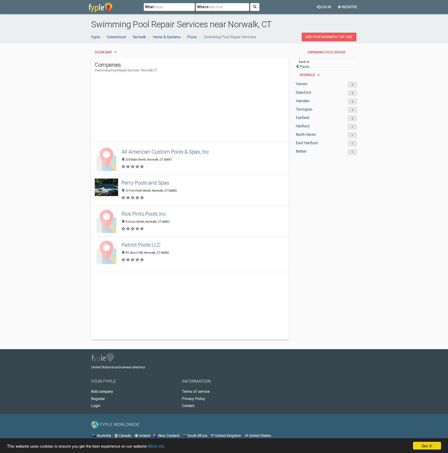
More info (156, 446)
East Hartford (307, 143)
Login (95, 406)
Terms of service (196, 391)
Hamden (302, 101)
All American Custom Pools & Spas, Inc (165, 152)
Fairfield (302, 118)
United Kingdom (227, 435)
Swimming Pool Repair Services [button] (326, 53)
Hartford (302, 126)
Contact (188, 406)
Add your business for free (329, 37)
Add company (102, 391)
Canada (124, 435)
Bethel (301, 151)
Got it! (427, 446)
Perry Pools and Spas (145, 183)
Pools (304, 66)
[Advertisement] (180, 109)
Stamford (303, 92)
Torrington (304, 109)
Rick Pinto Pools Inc (144, 214)
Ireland (144, 435)
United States (259, 435)
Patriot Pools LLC (141, 245)
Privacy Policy (193, 399)
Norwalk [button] (307, 75)
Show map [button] (103, 52)
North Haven (306, 134)
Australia (103, 435)
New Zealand (168, 435)
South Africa (196, 435)
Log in (325, 7)
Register (349, 7)
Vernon (301, 84)
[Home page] (100, 7)
